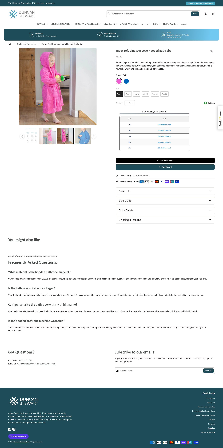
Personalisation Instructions (203, 411)
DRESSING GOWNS (62, 24)
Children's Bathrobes (26, 44)
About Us (211, 403)
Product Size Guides (206, 407)
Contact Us (210, 398)
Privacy (212, 420)
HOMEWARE (170, 24)
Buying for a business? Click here (200, 3)
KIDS (157, 24)
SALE (183, 24)
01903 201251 (25, 361)
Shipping (211, 428)
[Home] (23, 14)
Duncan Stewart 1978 (21, 442)
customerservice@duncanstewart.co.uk (37, 364)
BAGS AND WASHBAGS (88, 24)
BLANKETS (110, 24)
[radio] (119, 81)
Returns (211, 424)
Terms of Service (208, 432)
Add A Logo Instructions (205, 415)
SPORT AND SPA (129, 24)
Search (195, 14)
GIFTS (146, 24)
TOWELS (42, 24)
